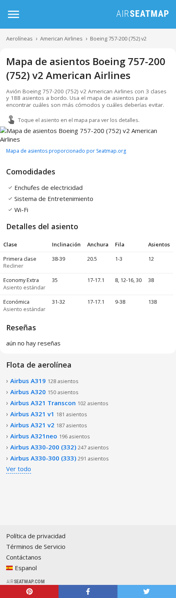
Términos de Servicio (35, 546)
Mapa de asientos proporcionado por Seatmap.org (66, 150)
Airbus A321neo (50, 436)
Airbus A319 (44, 381)
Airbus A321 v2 (48, 425)
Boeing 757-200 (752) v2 (118, 38)
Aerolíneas (19, 38)
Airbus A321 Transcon (59, 403)
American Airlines (61, 38)
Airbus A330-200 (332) (59, 447)
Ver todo (18, 469)
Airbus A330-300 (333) (59, 458)
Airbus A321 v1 (48, 414)
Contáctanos (23, 557)
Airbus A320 (44, 392)
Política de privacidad (35, 536)
